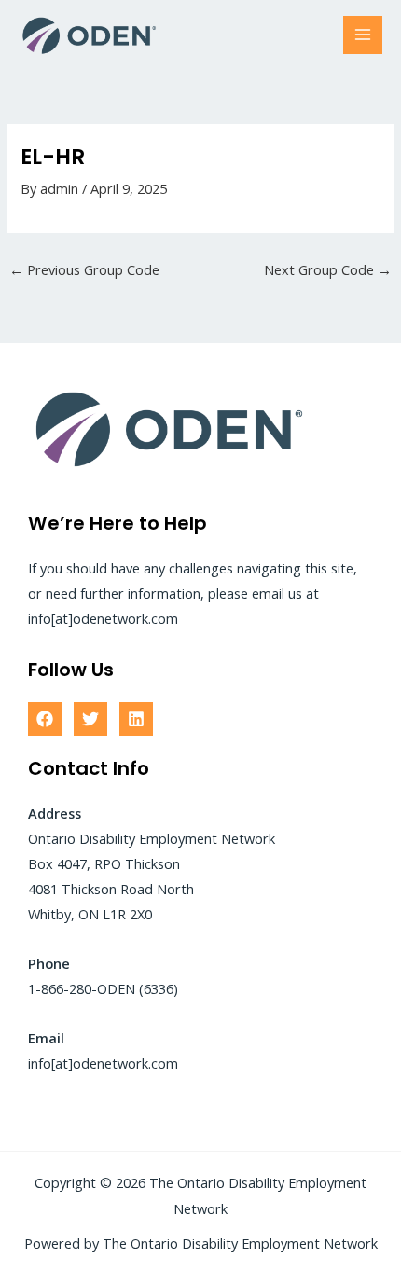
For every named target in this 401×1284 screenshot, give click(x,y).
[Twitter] (90, 719)
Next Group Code (328, 269)
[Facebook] (45, 719)
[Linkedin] (136, 719)
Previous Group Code (84, 269)
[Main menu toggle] (362, 35)
